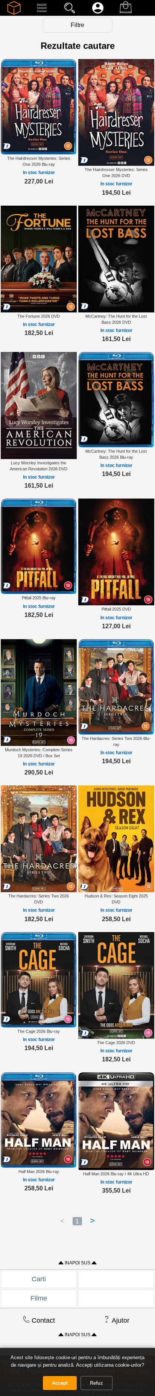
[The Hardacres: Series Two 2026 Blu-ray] (116, 686)
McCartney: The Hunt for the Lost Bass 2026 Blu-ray (116, 454)
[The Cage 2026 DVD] (116, 985)
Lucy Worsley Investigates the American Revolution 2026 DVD (38, 466)
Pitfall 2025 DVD (116, 609)
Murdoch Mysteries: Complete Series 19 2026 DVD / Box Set (39, 752)
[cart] (125, 13)
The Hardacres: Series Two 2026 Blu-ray (116, 741)
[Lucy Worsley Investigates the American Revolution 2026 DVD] (39, 405)
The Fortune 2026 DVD (38, 316)
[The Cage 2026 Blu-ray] (39, 979)
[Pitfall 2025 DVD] (116, 552)
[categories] (42, 13)
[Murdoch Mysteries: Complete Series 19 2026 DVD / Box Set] (39, 692)
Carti (39, 1279)
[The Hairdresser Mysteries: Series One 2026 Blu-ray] (39, 106)
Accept (60, 1383)
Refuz (96, 1383)
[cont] (98, 13)
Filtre (77, 25)
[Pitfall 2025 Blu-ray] (39, 546)
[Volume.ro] (14, 13)
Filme (38, 1298)
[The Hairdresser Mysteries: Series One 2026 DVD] (116, 112)
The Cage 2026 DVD (116, 1042)
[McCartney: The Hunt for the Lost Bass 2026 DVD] (116, 258)
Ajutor (119, 1320)
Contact (42, 1320)
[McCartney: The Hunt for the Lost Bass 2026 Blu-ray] (116, 399)
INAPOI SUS (77, 1263)
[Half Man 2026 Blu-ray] (39, 1119)
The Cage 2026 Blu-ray (38, 1031)
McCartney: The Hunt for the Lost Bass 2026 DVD (116, 319)
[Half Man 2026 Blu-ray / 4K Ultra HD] (116, 1120)
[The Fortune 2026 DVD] (39, 258)
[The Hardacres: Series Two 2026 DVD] (39, 838)
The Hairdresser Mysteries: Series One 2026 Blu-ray (38, 161)
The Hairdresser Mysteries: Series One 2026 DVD (116, 172)
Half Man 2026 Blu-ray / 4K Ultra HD (116, 1174)
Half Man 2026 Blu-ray (38, 1171)
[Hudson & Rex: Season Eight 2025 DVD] (116, 838)
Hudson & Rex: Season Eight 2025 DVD (116, 899)
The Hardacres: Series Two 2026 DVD (38, 899)
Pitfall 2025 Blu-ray (39, 598)
